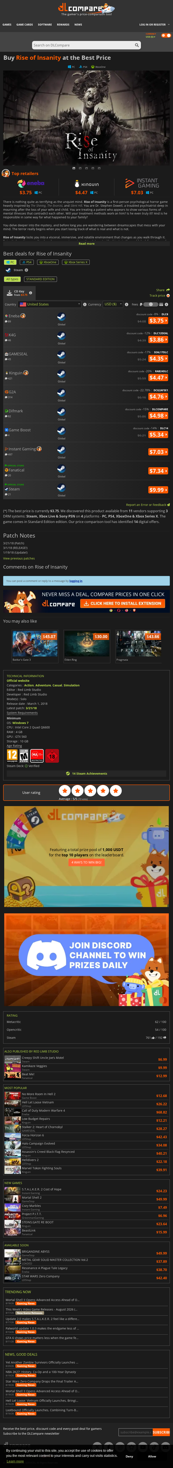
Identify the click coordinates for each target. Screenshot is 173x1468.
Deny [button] (129, 1456)
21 (9, 494)
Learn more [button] (15, 1461)
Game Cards (24, 24)
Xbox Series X (78, 262)
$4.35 (157, 358)
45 (9, 359)
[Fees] (150, 304)
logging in (75, 581)
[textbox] (35, 304)
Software (45, 24)
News (78, 24)
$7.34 (157, 470)
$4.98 (157, 415)
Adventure (43, 685)
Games (7, 24)
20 (9, 475)
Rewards (63, 24)
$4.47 (157, 377)
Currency (94, 304)
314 (9, 397)
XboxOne (50, 262)
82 (9, 416)
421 (9, 378)
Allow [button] (152, 1456)
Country (10, 304)
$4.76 (157, 396)
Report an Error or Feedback (146, 505)
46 (9, 340)
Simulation (72, 685)
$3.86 (157, 339)
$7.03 (157, 451)
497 (9, 454)
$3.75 (157, 320)
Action (29, 685)
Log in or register (152, 24)
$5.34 (157, 434)
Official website (18, 681)
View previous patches (19, 558)
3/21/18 (31, 708)
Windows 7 (20, 723)
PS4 (28, 262)
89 (9, 321)
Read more (87, 244)
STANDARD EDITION (40, 279)
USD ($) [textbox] (110, 304)
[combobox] (49, 304)
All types (12, 279)
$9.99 (157, 489)
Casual (57, 685)
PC (12, 262)
